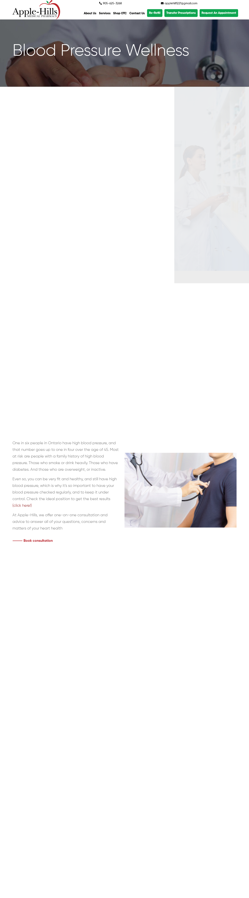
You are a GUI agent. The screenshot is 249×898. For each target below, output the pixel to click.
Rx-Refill (154, 12)
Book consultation (38, 541)
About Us (90, 13)
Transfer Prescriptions (181, 12)
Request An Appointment (219, 12)
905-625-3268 (112, 3)
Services (104, 13)
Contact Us (137, 13)
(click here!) (22, 505)
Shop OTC (120, 13)
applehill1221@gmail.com (180, 3)
